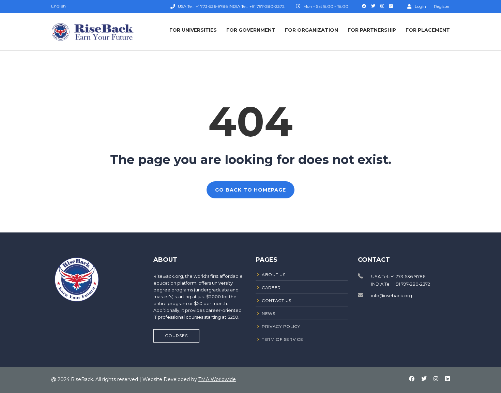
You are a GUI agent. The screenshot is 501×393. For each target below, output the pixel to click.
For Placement (428, 30)
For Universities (193, 30)
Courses (176, 335)
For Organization (311, 30)
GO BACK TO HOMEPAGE (250, 190)
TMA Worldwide (217, 379)
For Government (250, 30)
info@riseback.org (391, 295)
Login (420, 6)
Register (442, 6)
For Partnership (372, 30)
